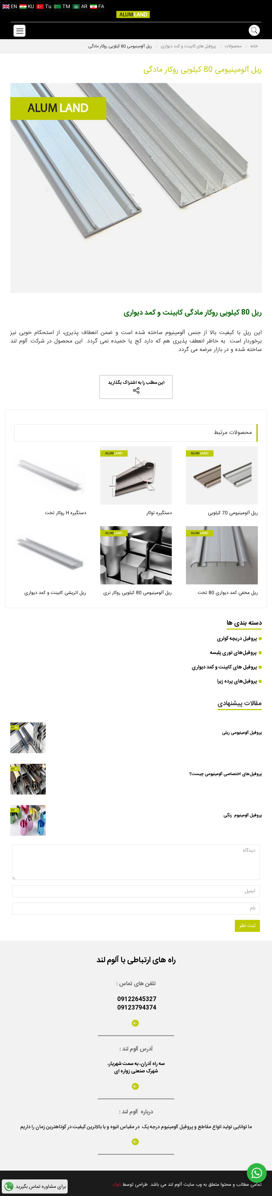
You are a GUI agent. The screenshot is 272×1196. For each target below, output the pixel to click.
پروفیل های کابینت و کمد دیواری (189, 46)
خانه (254, 46)
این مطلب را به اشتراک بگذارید (136, 383)
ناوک (117, 1185)
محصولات (234, 46)
